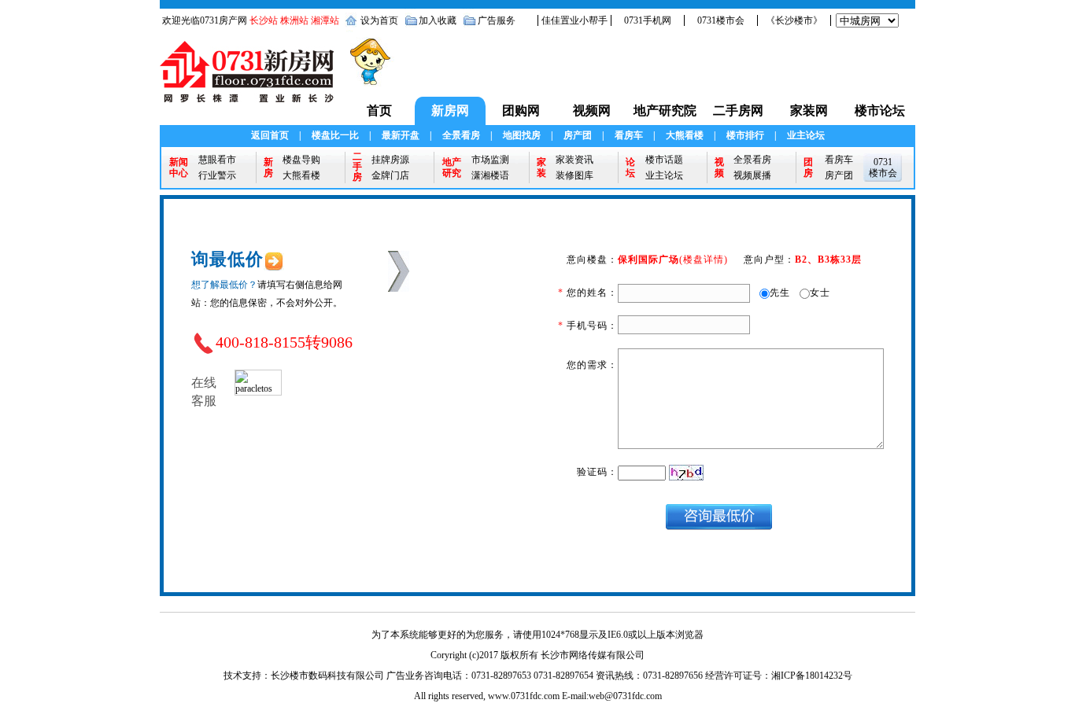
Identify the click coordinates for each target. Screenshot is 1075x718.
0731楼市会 (720, 20)
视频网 (592, 110)
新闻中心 (178, 167)
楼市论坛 (880, 110)
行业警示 (217, 175)
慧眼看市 (217, 159)
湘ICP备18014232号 (811, 675)
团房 (808, 167)
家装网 (809, 110)
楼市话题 (664, 159)
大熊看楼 (685, 135)
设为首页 (379, 20)
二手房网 (738, 110)
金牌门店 (390, 175)
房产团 (577, 135)
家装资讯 (574, 159)
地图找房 (522, 135)
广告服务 (496, 20)
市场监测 (490, 159)
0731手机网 (647, 20)
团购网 (521, 110)
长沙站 (263, 20)
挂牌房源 (390, 159)
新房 (268, 167)
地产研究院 (665, 110)
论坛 (630, 167)
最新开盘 (400, 135)
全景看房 (461, 135)
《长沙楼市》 (794, 20)
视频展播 (752, 175)
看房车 (629, 135)
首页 (379, 110)
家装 (541, 167)
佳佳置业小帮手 (574, 20)
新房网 (450, 110)
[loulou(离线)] (258, 381)
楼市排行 (745, 135)
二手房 (357, 167)
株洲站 (294, 20)
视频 (719, 167)
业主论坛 (806, 135)
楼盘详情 (703, 259)
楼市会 (883, 173)
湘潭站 (325, 20)
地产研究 (451, 167)
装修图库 (574, 175)
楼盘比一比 (335, 135)
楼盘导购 (301, 159)
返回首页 (270, 135)
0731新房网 (252, 79)
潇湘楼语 (490, 175)
